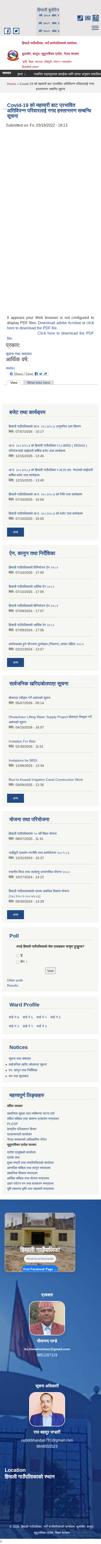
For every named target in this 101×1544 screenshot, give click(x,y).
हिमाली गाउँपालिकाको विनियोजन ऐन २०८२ (33, 567)
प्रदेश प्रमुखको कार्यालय (21, 1152)
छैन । (23, 961)
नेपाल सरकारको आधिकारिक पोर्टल (27, 1139)
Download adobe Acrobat (60, 323)
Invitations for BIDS (23, 760)
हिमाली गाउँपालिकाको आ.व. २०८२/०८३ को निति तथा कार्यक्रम (45, 494)
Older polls (15, 980)
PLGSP (12, 1124)
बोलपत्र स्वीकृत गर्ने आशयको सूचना (29, 698)
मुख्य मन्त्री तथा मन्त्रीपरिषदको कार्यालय (30, 1163)
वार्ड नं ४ (42, 1026)
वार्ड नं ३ (55, 1017)
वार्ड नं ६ (28, 1017)
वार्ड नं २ (14, 1026)
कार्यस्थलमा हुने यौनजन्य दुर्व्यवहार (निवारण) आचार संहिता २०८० (46, 644)
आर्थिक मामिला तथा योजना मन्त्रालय (28, 1178)
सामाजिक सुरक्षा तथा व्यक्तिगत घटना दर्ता (30, 1113)
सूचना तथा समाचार (19, 354)
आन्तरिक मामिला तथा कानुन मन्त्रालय (28, 1168)
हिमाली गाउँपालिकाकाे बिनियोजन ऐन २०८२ (33, 606)
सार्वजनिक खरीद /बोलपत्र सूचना (28, 1064)
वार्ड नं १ (28, 1026)
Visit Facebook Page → (40, 1269)
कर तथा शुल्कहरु (19, 1076)
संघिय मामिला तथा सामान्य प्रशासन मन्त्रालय (33, 1119)
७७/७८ (10, 368)
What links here (38, 382)
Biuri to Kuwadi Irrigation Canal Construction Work (46, 779)
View (15, 382)
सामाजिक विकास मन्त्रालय (22, 1173)
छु (21, 955)
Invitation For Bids (22, 741)
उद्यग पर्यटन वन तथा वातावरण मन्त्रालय (30, 1183)
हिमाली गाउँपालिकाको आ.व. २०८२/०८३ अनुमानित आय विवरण (45, 426)
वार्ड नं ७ (14, 1017)
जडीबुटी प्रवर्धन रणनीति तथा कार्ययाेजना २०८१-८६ (39, 853)
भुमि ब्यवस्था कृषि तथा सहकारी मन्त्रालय (30, 1189)
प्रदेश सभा (13, 1157)
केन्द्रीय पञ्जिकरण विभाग (21, 1129)
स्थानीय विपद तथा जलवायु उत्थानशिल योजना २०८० (39, 872)
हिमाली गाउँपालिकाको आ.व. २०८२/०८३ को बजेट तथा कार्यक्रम (46, 513)
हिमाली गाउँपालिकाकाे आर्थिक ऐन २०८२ (31, 625)
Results (12, 985)
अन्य (15, 532)
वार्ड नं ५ (42, 1017)
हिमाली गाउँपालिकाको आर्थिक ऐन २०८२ (31, 586)
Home (11, 84)
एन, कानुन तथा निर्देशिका (23, 1070)
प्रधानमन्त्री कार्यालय (19, 1134)
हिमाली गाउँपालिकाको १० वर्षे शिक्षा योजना (33, 833)
